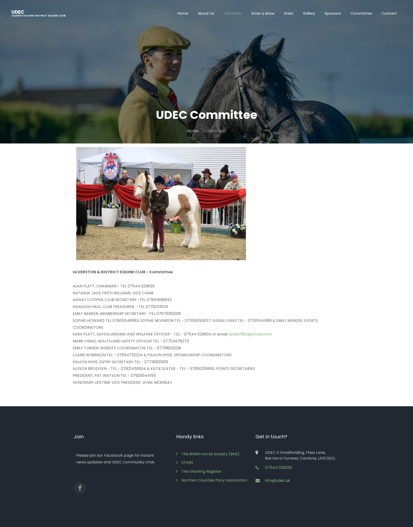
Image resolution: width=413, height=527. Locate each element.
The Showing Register (201, 471)
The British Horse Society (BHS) (210, 454)
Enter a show (263, 13)
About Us (206, 13)
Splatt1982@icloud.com (250, 334)
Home (183, 13)
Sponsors (333, 13)
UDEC (38, 13)
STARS (187, 462)
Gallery (309, 13)
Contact (389, 13)
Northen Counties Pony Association (214, 480)
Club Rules (233, 13)
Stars (288, 13)
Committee (361, 13)
